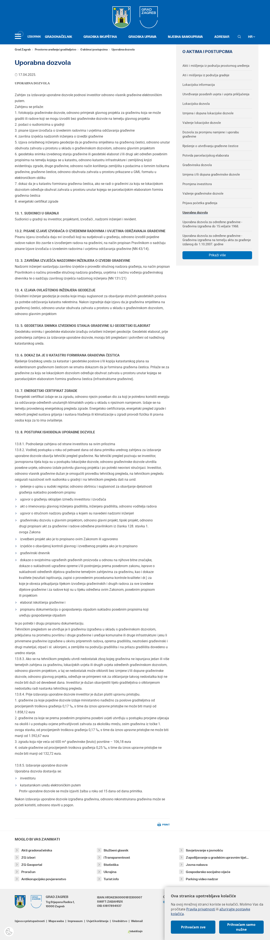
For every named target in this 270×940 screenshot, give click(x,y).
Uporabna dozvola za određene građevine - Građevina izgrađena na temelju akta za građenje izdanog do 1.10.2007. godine (216, 240)
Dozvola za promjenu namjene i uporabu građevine (210, 134)
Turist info (111, 879)
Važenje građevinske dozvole (202, 193)
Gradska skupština (100, 36)
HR (250, 36)
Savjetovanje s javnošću (204, 850)
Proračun (28, 872)
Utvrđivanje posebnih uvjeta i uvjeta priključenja (215, 94)
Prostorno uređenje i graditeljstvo (55, 49)
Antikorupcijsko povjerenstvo (43, 879)
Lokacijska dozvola (196, 104)
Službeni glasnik (116, 850)
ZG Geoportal (31, 864)
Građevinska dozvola (197, 165)
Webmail (137, 921)
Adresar (221, 36)
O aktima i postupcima (94, 49)
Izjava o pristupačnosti (30, 921)
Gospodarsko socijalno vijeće (208, 872)
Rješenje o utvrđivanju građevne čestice (210, 146)
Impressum (75, 921)
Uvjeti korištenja (97, 921)
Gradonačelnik (58, 36)
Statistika (111, 864)
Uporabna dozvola (195, 212)
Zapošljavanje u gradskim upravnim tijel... (217, 857)
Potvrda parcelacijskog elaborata (205, 155)
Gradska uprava (142, 36)
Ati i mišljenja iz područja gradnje (205, 75)
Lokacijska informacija (198, 85)
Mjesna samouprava (185, 36)
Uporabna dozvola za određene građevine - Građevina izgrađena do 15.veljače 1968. (212, 224)
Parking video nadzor (202, 879)
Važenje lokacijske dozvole (201, 123)
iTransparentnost (117, 857)
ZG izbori (28, 857)
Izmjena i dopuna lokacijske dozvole (208, 113)
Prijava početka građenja (199, 203)
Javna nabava (197, 864)
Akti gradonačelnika (36, 850)
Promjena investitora (197, 184)
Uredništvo (119, 921)
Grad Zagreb (23, 49)
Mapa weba (56, 921)
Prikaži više (217, 255)
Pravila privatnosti (200, 909)
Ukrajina (110, 872)
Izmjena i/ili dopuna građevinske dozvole (211, 174)
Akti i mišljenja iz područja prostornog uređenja (215, 66)
